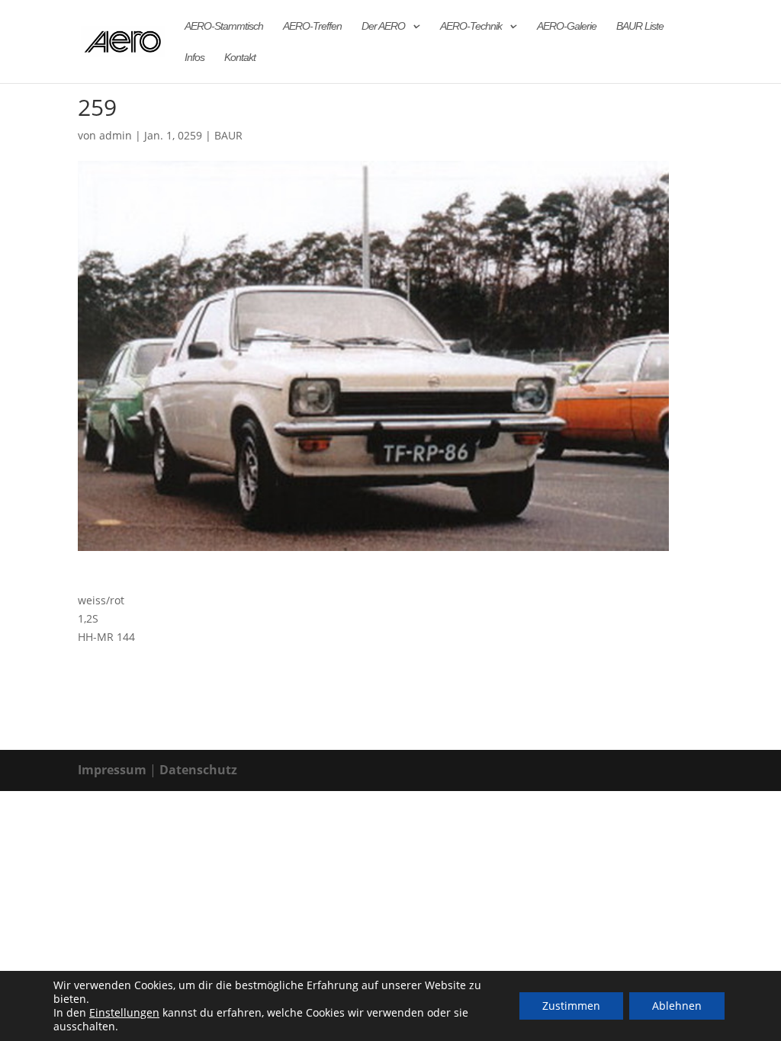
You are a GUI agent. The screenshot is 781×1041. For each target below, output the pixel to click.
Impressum (112, 769)
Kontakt (240, 57)
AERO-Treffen (312, 26)
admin (115, 135)
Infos (194, 57)
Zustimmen (571, 1005)
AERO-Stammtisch (224, 26)
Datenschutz (198, 769)
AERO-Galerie (566, 26)
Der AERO (383, 26)
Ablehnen (677, 1005)
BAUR (228, 135)
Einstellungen (124, 1013)
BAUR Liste (640, 26)
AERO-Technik (471, 26)
